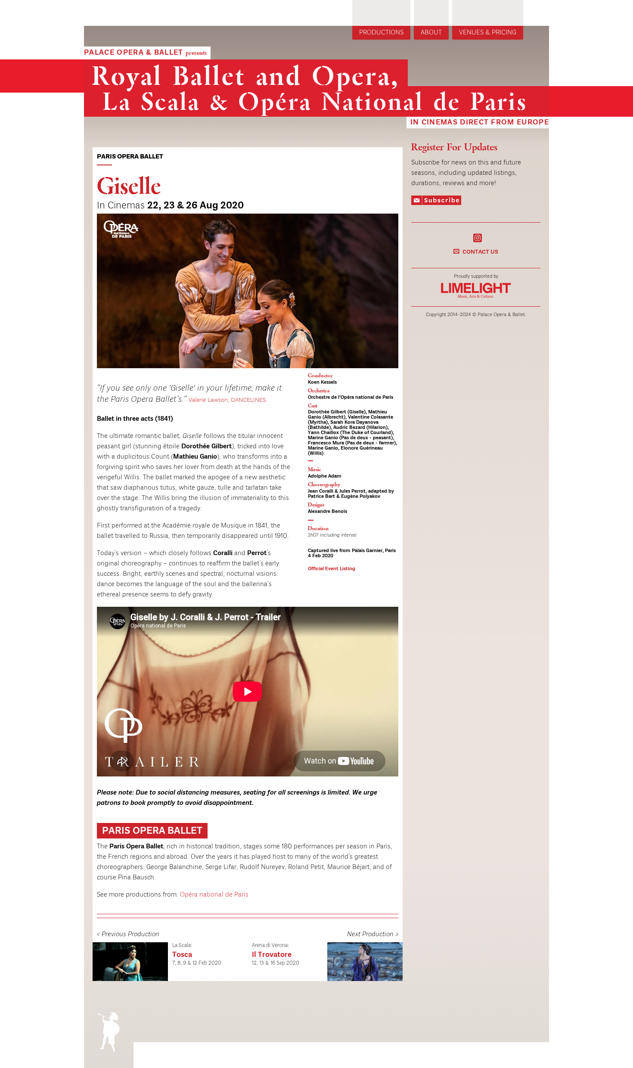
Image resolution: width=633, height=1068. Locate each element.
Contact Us (480, 252)
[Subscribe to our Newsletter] (436, 202)
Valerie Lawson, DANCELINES (227, 400)
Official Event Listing (331, 569)
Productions (381, 32)
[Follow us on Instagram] (477, 237)
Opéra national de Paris (214, 895)
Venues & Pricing (487, 32)
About (431, 32)
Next (417, 299)
